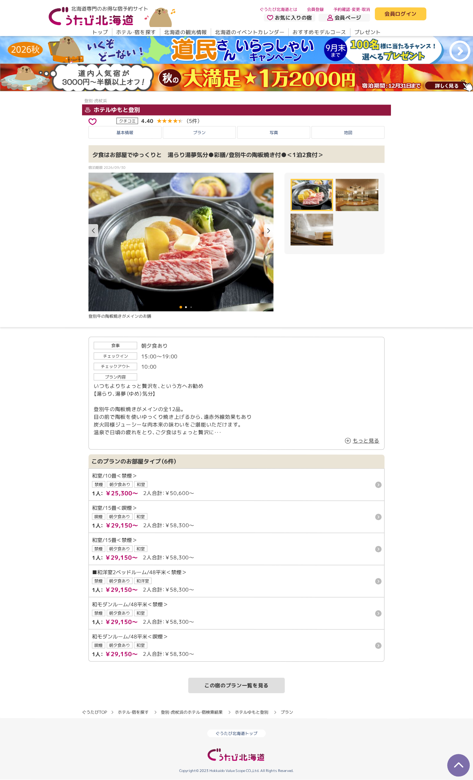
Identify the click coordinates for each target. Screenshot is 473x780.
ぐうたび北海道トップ (236, 734)
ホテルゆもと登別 (116, 110)
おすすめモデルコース (319, 32)
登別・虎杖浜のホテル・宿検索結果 (192, 712)
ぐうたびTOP (94, 712)
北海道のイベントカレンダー (249, 32)
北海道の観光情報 (185, 32)
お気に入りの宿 (293, 17)
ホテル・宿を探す (136, 32)
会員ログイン (401, 14)
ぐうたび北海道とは (278, 9)
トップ (100, 32)
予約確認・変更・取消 (351, 9)
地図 (348, 132)
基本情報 (124, 132)
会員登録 (315, 9)
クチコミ (127, 121)
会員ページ (348, 17)
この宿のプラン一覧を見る (236, 685)
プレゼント (367, 32)
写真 (274, 132)
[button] (269, 230)
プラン (199, 132)
